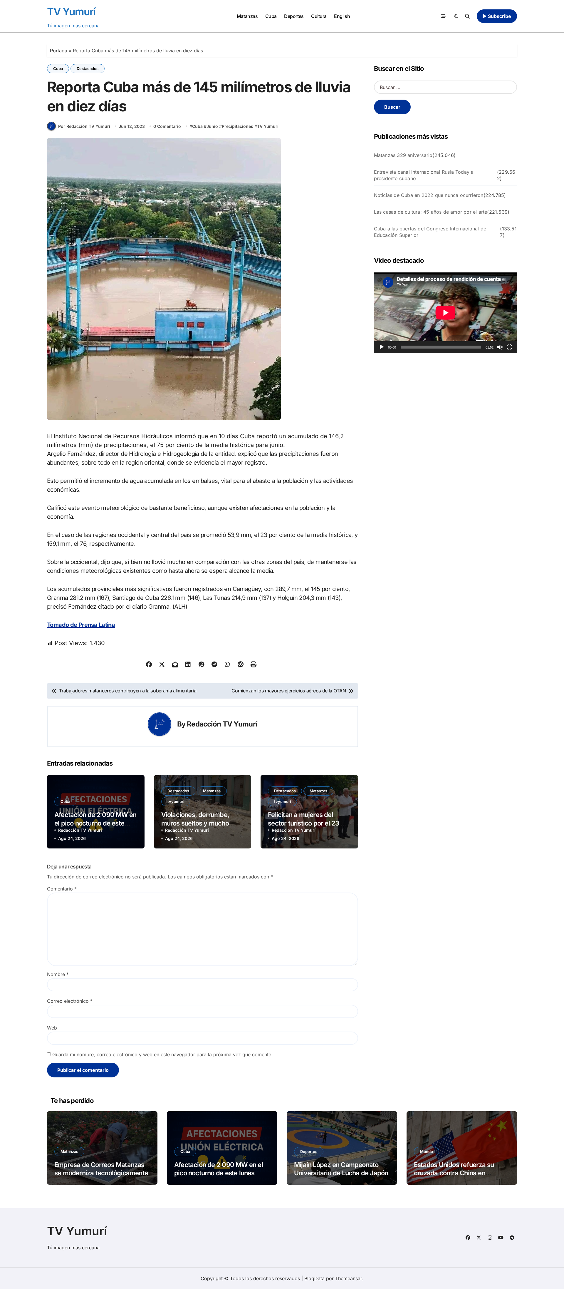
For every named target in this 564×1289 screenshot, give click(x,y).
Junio (212, 126)
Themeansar (348, 1278)
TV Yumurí (71, 11)
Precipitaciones (237, 126)
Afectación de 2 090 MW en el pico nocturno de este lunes (95, 823)
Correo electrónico (70, 1001)
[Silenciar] (500, 347)
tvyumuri (175, 801)
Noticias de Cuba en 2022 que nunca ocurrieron (429, 195)
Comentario (62, 889)
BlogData (314, 1278)
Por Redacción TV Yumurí (84, 126)
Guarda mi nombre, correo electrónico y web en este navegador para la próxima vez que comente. (162, 1054)
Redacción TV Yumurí (222, 724)
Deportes (293, 16)
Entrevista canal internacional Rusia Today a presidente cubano (424, 175)
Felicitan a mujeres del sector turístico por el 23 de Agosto (308, 823)
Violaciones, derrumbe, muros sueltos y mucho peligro (195, 823)
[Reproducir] (382, 347)
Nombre (58, 974)
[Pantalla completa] (509, 347)
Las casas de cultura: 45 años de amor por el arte (430, 212)
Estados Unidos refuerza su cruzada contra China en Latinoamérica (454, 1173)
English (342, 16)
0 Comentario (167, 126)
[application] (445, 312)
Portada (58, 50)
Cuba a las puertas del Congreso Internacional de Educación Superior (430, 232)
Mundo (426, 1151)
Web (52, 1028)
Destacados (87, 68)
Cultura (319, 16)
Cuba (271, 16)
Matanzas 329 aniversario (403, 155)
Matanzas (247, 16)
